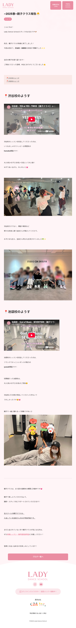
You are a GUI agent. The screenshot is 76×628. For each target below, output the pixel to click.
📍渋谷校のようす (12, 78)
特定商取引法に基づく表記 (38, 613)
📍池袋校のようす (12, 81)
